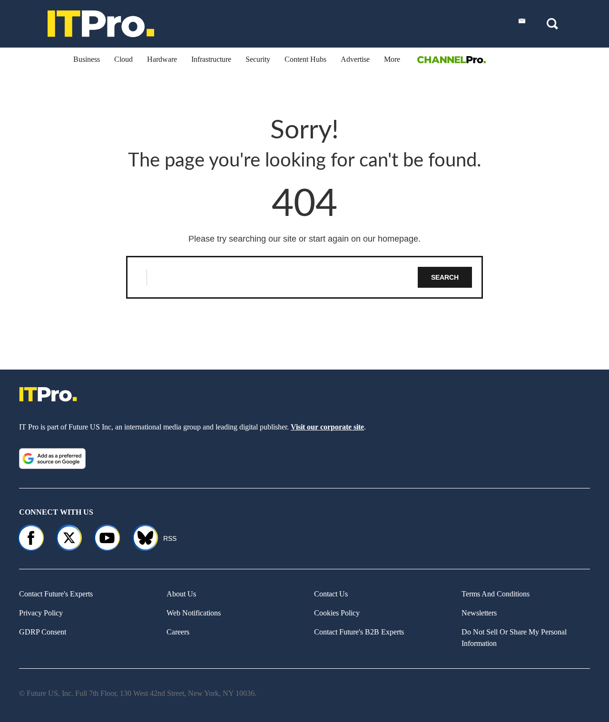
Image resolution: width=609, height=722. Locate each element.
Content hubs (305, 59)
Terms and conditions (496, 594)
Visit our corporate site (327, 427)
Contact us (331, 594)
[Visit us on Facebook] (31, 538)
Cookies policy (337, 613)
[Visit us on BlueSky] (141, 538)
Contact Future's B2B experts (359, 632)
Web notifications (194, 613)
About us (181, 594)
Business (86, 59)
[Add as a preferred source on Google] (52, 458)
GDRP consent (42, 632)
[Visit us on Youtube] (107, 538)
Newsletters (479, 613)
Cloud (123, 59)
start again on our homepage (363, 239)
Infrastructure (211, 59)
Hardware (162, 59)
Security (258, 59)
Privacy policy (41, 613)
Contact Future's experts (56, 594)
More (392, 59)
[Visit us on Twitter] (69, 538)
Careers (178, 632)
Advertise (355, 59)
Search (445, 277)
